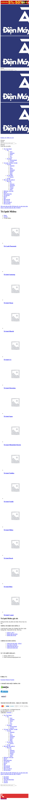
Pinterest (8, 679)
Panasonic (12, 170)
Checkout (8, 712)
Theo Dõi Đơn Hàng (9, 779)
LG (11, 156)
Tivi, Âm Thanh (8, 149)
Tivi (8, 150)
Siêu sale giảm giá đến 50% (7, 206)
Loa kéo (12, 161)
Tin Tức (6, 781)
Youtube (12, 679)
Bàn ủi (5, 196)
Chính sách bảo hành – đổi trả (14, 643)
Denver (12, 177)
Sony (11, 151)
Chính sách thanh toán (12, 647)
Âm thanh (9, 158)
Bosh (11, 172)
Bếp (5, 198)
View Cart (3, 712)
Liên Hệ (6, 782)
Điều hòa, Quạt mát (8, 191)
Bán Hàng (6, 778)
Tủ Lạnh (9, 164)
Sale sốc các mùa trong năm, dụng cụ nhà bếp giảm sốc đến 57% (14, 207)
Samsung (12, 153)
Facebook (3, 679)
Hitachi (11, 171)
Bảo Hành (6, 776)
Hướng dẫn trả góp (11, 635)
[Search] (15, 70)
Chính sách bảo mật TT (12, 646)
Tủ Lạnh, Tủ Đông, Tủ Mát (10, 163)
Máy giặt (9, 181)
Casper (11, 188)
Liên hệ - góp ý (10, 632)
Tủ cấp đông (10, 175)
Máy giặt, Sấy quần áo (9, 179)
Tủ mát (8, 178)
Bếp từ (5, 192)
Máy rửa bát (7, 201)
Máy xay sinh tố (8, 202)
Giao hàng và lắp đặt (12, 645)
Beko (11, 174)
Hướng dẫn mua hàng (12, 634)
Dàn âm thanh (13, 160)
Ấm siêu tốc (7, 195)
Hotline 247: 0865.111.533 (7, 137)
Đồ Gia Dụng (7, 203)
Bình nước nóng (8, 193)
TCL (11, 157)
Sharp (11, 154)
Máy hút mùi (7, 199)
